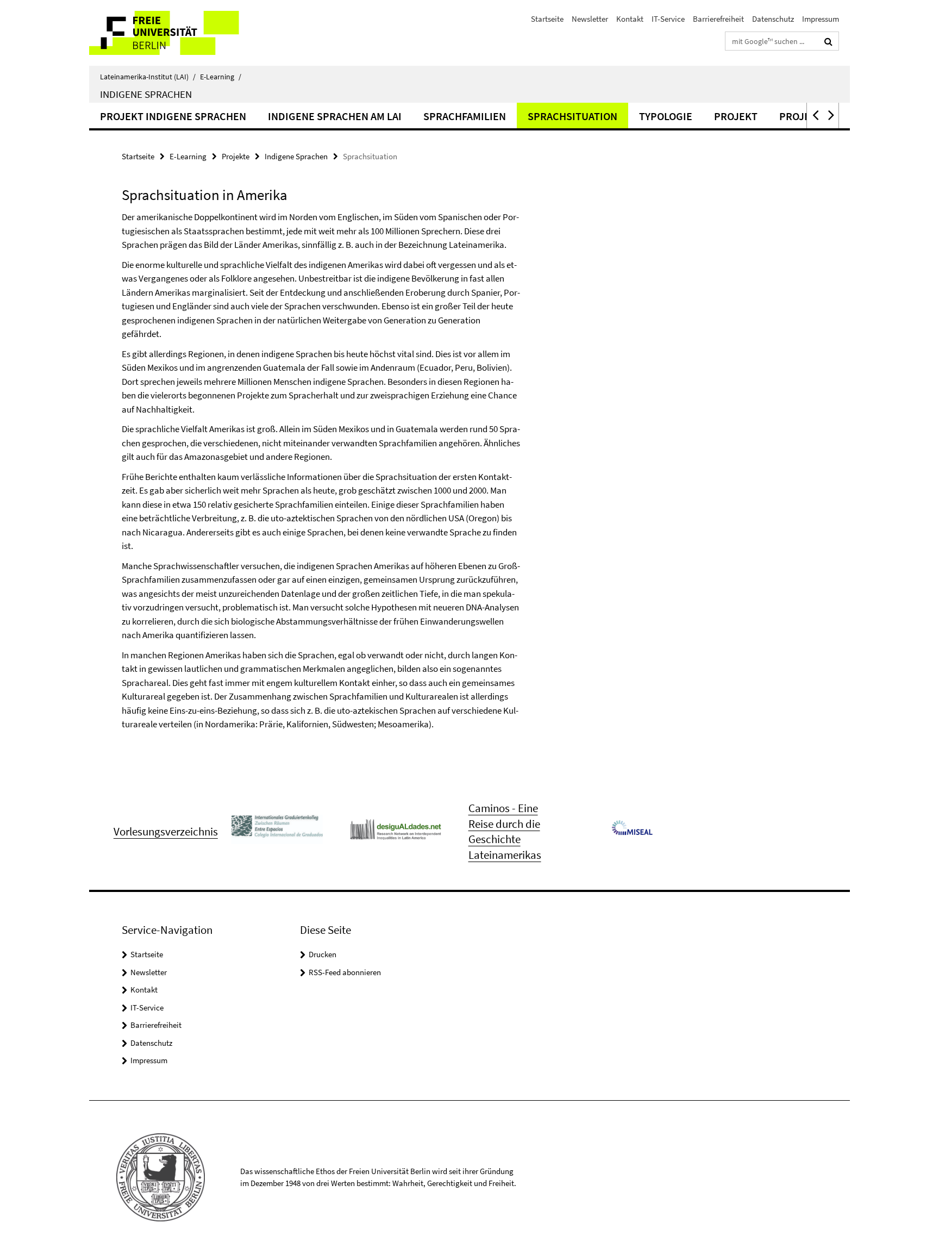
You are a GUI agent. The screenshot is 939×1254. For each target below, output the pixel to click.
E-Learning (220, 76)
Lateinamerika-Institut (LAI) (148, 76)
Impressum (820, 19)
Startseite (547, 19)
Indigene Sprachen (146, 94)
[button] (814, 115)
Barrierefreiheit (718, 19)
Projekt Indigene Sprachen (173, 116)
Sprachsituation (572, 116)
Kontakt (629, 19)
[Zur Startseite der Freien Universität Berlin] (180, 33)
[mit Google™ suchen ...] (828, 41)
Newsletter (590, 19)
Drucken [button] (322, 954)
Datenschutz (773, 19)
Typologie (665, 116)
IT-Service (668, 19)
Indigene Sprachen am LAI (335, 116)
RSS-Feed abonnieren (345, 972)
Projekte (235, 156)
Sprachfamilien (464, 116)
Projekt (736, 116)
